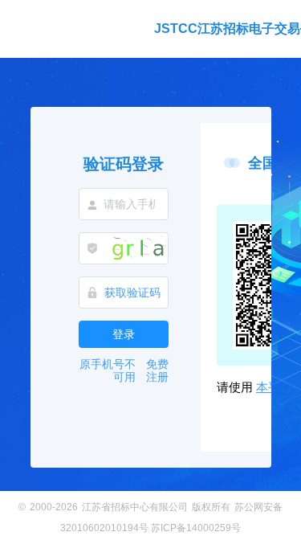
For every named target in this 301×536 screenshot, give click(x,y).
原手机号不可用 (107, 370)
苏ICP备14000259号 (196, 528)
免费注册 (157, 370)
